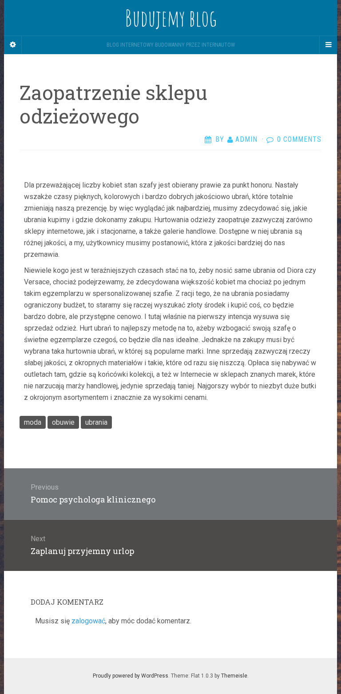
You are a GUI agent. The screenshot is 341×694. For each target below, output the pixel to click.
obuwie (63, 422)
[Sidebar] (13, 45)
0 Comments (299, 139)
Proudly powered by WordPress (130, 676)
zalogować (88, 621)
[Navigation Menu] (328, 45)
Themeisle (234, 676)
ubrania (96, 422)
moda (32, 422)
